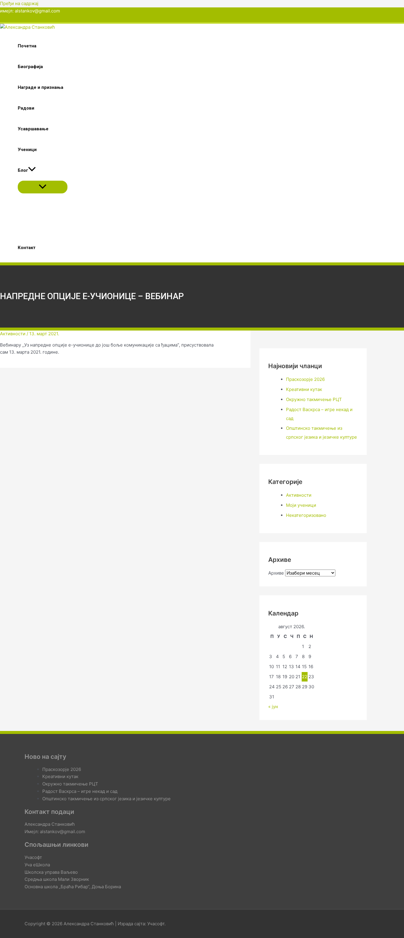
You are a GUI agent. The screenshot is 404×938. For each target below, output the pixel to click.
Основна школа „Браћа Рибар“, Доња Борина (73, 886)
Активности (12, 333)
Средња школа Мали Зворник (57, 879)
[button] (32, 170)
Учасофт (33, 857)
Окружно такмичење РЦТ (314, 399)
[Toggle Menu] (42, 187)
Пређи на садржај (19, 3)
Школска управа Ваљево (51, 872)
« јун (273, 706)
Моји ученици (301, 505)
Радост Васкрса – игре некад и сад (79, 791)
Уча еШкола (37, 865)
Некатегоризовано (306, 515)
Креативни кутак (304, 389)
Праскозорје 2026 (305, 379)
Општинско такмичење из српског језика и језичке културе (106, 798)
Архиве (276, 573)
